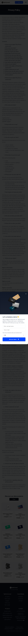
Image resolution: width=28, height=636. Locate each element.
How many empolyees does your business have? (12, 332)
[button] (26, 293)
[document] (14, 318)
